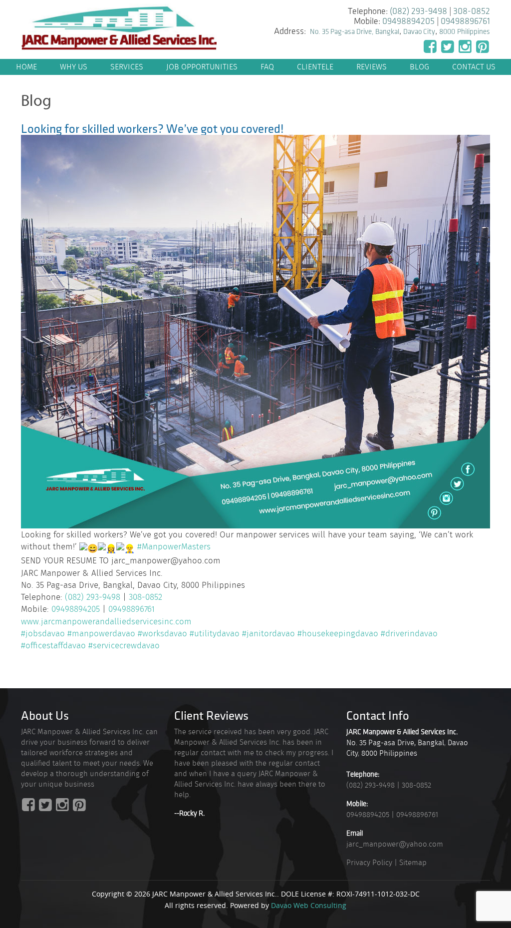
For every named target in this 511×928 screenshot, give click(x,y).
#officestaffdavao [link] (53, 645)
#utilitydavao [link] (215, 633)
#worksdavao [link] (162, 633)
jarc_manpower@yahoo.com (394, 844)
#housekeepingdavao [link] (337, 633)
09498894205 (408, 21)
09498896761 (465, 21)
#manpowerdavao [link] (101, 633)
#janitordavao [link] (268, 633)
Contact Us (474, 66)
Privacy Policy (369, 862)
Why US (73, 66)
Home (26, 66)
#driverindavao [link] (409, 633)
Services (126, 66)
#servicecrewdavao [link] (124, 645)
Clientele (315, 66)
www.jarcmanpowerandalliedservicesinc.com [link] (106, 621)
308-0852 (471, 11)
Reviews (371, 66)
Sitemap (413, 862)
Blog (419, 66)
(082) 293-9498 (418, 11)
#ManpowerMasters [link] (174, 546)
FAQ (267, 66)
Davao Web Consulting (308, 905)
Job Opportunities (202, 66)
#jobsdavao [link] (43, 633)
